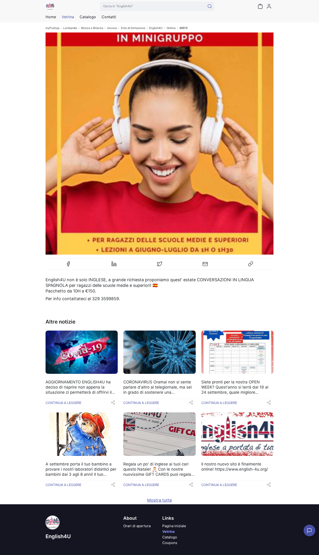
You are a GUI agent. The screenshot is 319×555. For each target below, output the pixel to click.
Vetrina (171, 27)
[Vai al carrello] (260, 6)
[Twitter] (159, 265)
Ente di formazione (133, 27)
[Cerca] (209, 6)
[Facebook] (68, 265)
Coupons (169, 543)
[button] (113, 404)
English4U (156, 27)
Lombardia (70, 27)
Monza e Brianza (92, 27)
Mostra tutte (159, 500)
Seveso (112, 27)
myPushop (52, 27)
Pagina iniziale (174, 526)
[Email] (205, 265)
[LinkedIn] (114, 265)
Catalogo (88, 17)
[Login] (269, 6)
